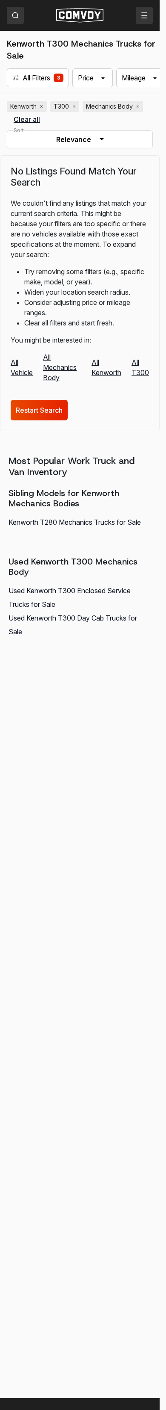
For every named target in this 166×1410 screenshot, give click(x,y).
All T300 (140, 367)
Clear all (27, 119)
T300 (65, 106)
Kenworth (27, 106)
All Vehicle (22, 367)
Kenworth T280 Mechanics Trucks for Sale (75, 522)
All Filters (36, 78)
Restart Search (39, 410)
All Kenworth (106, 367)
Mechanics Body (113, 106)
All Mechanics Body (60, 367)
